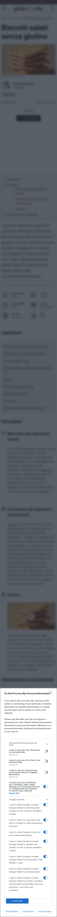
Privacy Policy (45, 911)
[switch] (45, 751)
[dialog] (28, 802)
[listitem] (28, 744)
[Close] (51, 694)
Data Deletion (12, 911)
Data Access (28, 911)
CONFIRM (17, 901)
